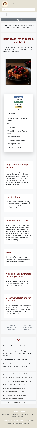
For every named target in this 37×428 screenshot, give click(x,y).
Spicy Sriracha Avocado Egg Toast (13, 392)
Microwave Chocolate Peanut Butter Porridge (17, 377)
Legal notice (18, 423)
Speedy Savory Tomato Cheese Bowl (14, 385)
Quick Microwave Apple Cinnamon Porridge (16, 381)
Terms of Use (10, 423)
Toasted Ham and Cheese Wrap (12, 399)
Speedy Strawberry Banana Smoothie (14, 395)
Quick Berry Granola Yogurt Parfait (13, 402)
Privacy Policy (27, 423)
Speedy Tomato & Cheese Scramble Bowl (15, 374)
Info (28, 420)
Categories (18, 20)
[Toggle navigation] (4, 14)
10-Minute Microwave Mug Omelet (13, 388)
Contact (32, 420)
